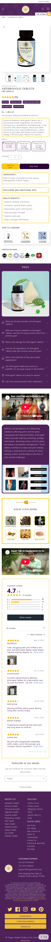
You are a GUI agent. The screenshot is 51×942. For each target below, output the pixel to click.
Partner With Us (34, 815)
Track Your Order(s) (25, 921)
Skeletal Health (11, 827)
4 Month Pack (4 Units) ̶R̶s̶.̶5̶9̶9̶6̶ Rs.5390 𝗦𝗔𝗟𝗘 (38, 146)
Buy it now (34, 166)
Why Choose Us (33, 831)
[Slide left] (2, 78)
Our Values (31, 828)
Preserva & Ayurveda (36, 843)
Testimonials (32, 837)
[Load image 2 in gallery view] (17, 78)
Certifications (25, 916)
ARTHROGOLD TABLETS (16, 17)
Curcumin (31, 846)
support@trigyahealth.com (30, 869)
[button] (3, 9)
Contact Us (31, 840)
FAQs (30, 818)
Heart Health (10, 824)
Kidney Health (10, 830)
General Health (11, 815)
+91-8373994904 (26, 862)
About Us (31, 834)
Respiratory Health (12, 818)
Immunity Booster (12, 809)
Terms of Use (33, 803)
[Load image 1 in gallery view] (9, 78)
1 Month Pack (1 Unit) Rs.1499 (9, 145)
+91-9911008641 (26, 866)
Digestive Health (12, 812)
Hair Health (9, 821)
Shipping (16, 115)
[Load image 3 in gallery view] (26, 78)
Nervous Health (11, 806)
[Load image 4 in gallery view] (34, 78)
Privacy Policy (33, 806)
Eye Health (9, 833)
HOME (3, 17)
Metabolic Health (12, 803)
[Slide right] (48, 78)
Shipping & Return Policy (35, 810)
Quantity (5, 156)
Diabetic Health (11, 836)
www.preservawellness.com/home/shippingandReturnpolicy (29, 899)
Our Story (31, 825)
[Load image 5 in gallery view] (42, 78)
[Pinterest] (41, 909)
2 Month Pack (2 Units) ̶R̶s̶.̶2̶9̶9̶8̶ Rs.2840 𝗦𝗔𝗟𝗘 (24, 146)
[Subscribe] (43, 778)
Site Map (31, 849)
